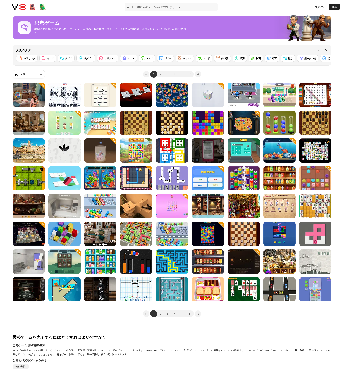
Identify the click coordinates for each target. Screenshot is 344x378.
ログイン (320, 7)
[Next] (326, 50)
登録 (334, 7)
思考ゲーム (190, 350)
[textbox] (29, 74)
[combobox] (29, 74)
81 (189, 74)
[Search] (128, 7)
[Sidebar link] (6, 7)
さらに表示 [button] (19, 366)
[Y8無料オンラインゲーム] (18, 7)
